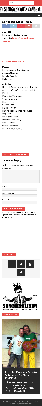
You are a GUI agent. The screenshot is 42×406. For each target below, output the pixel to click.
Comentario (6, 169)
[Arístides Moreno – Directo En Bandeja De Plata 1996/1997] (21, 367)
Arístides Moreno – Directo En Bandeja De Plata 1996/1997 (21, 375)
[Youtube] (30, 264)
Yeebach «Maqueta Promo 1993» (20, 388)
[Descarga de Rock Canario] (20, 11)
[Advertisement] (21, 51)
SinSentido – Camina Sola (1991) (19, 382)
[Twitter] (21, 264)
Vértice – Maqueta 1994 (16, 391)
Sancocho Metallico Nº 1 (13, 61)
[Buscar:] (21, 3)
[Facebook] (12, 264)
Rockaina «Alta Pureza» (16, 385)
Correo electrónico (9, 193)
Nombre (5, 186)
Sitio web (5, 200)
